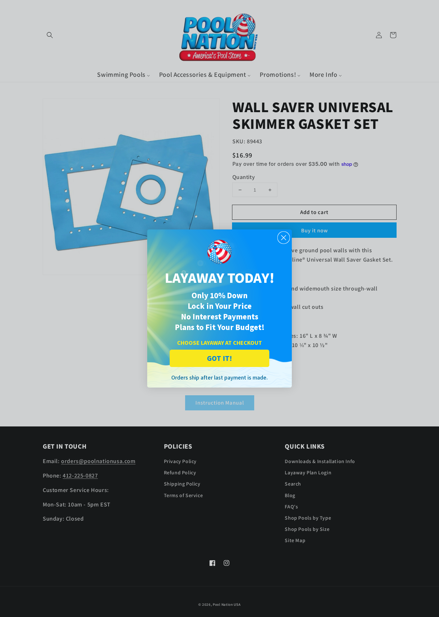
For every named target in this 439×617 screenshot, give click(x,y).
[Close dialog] (283, 237)
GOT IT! (219, 358)
